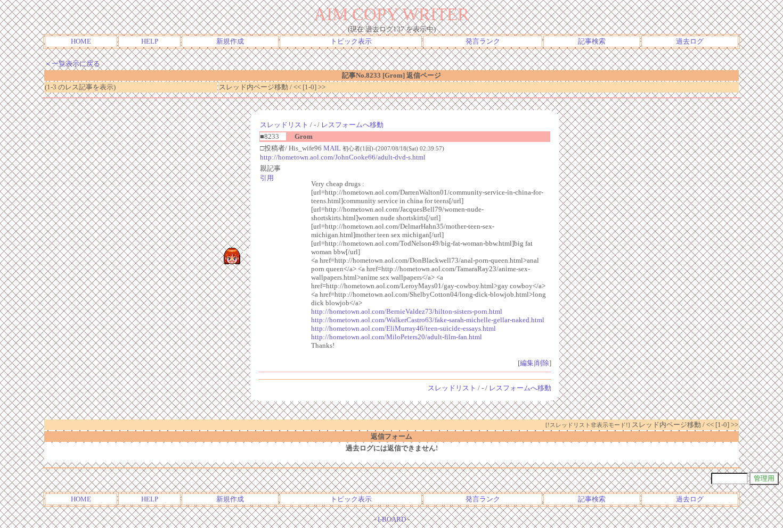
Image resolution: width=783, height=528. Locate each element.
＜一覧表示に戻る (72, 64)
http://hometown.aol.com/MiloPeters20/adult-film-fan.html (396, 337)
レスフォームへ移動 (352, 125)
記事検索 (592, 41)
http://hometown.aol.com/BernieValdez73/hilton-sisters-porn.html (406, 311)
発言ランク (483, 41)
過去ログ (690, 41)
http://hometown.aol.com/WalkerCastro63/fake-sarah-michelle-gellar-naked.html (427, 320)
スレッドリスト (284, 125)
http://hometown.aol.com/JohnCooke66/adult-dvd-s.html (343, 157)
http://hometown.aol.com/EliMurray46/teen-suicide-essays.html (403, 328)
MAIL (332, 148)
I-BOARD (392, 519)
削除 (542, 363)
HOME (81, 41)
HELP (149, 41)
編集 (527, 363)
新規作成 (230, 41)
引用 (267, 178)
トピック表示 (351, 41)
